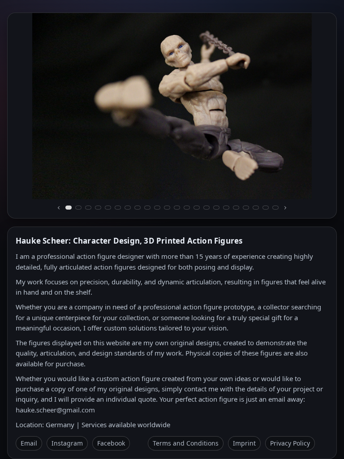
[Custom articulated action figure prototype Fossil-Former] (78, 208)
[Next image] (285, 208)
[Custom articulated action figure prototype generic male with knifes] (177, 208)
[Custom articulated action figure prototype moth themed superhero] (256, 208)
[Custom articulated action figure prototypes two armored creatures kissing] (226, 208)
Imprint (244, 443)
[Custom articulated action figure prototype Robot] (137, 208)
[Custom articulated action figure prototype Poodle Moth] (128, 208)
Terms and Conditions (186, 443)
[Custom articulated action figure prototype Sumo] (88, 208)
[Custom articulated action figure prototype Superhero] (167, 208)
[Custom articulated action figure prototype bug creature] (265, 208)
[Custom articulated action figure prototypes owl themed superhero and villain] (206, 208)
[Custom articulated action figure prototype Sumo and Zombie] (108, 208)
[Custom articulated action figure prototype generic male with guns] (187, 208)
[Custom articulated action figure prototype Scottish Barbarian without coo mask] (275, 208)
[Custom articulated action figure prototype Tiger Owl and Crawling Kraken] (118, 208)
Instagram (67, 443)
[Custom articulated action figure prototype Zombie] (68, 208)
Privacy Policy (290, 443)
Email (29, 443)
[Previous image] (59, 208)
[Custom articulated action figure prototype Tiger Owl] (98, 208)
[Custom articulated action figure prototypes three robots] (197, 208)
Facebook (111, 443)
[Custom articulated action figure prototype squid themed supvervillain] (246, 208)
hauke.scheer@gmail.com (55, 409)
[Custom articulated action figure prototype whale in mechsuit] (236, 208)
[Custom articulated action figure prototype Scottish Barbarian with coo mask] (147, 208)
